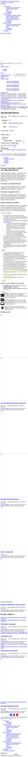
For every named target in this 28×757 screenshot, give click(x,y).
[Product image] (6, 601)
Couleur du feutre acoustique (8, 143)
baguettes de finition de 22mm (12, 270)
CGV (6, 718)
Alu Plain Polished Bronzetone (10, 706)
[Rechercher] (2, 65)
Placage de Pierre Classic (12, 17)
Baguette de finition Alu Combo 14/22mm (13, 604)
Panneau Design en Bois (11, 8)
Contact (10, 718)
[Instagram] (14, 714)
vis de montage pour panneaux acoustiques (13, 403)
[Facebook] (10, 714)
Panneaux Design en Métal (12, 25)
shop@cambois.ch (21, 155)
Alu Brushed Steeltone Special (8, 102)
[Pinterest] (17, 714)
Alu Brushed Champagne (8, 624)
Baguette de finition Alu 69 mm (10, 499)
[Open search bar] (1, 62)
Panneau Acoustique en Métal (15, 123)
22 (9, 134)
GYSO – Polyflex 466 (7, 552)
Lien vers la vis (7, 275)
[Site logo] (10, 1)
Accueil (2, 97)
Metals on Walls (8, 97)
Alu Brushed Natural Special (9, 650)
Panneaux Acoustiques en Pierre (13, 15)
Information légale (15, 717)
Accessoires (9, 11)
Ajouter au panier (4, 148)
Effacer (17, 143)
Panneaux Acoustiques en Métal (13, 24)
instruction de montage (8, 278)
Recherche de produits (6, 63)
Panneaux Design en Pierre (12, 16)
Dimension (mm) (8, 140)
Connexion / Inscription (8, 750)
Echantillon (8, 12)
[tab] (15, 157)
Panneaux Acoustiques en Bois (13, 7)
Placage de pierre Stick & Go (13, 19)
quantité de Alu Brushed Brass (9, 145)
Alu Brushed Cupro (5, 108)
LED (7, 10)
